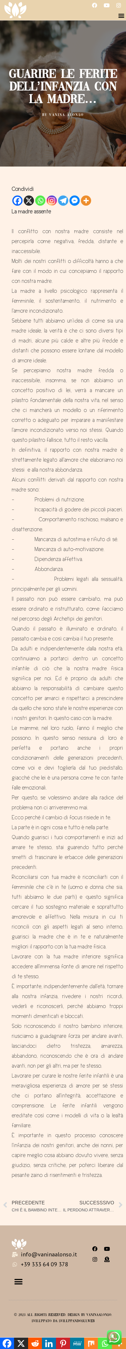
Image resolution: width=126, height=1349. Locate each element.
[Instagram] (118, 5)
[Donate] (107, 1259)
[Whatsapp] (40, 200)
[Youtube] (106, 5)
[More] (86, 200)
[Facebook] (94, 5)
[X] (29, 200)
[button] (121, 15)
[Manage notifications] (112, 1336)
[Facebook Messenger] (74, 200)
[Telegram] (63, 200)
